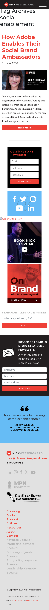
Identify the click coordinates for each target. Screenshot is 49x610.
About (11, 531)
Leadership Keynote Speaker (21, 570)
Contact (12, 535)
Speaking (13, 511)
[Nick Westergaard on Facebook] (21, 472)
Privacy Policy (17, 600)
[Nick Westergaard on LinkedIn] (9, 472)
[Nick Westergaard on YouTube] (33, 472)
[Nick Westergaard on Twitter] (26, 472)
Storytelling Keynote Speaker (22, 562)
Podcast (12, 519)
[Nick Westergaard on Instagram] (16, 472)
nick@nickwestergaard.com (27, 458)
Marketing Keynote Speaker (21, 546)
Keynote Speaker (19, 539)
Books (11, 515)
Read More (24, 127)
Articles (12, 523)
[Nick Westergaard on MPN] (19, 481)
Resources (14, 527)
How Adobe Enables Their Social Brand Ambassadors (21, 47)
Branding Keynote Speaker (20, 554)
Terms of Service (32, 600)
